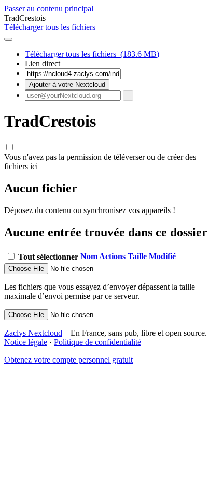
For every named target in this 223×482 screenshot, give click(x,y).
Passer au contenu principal (48, 8)
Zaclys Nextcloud (33, 332)
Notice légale (25, 342)
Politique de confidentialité (97, 342)
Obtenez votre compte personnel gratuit (68, 359)
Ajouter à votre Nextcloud (67, 84)
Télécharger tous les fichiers (92, 54)
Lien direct (42, 63)
